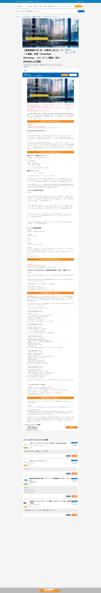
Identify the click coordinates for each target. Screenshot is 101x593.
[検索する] (83, 6)
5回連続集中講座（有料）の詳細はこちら (50, 293)
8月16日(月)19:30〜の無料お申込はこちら (50, 121)
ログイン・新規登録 (78, 6)
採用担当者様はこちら (79, 1)
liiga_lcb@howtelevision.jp (32, 256)
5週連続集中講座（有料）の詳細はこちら (50, 398)
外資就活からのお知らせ (36, 16)
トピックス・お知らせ (25, 16)
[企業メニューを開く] (26, 444)
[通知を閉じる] (31, 8)
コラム (17, 16)
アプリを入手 (82, 11)
